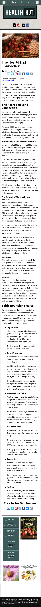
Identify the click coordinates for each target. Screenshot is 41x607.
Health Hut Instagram (23, 25)
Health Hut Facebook (28, 25)
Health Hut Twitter (14, 25)
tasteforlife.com (8, 80)
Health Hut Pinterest (19, 25)
